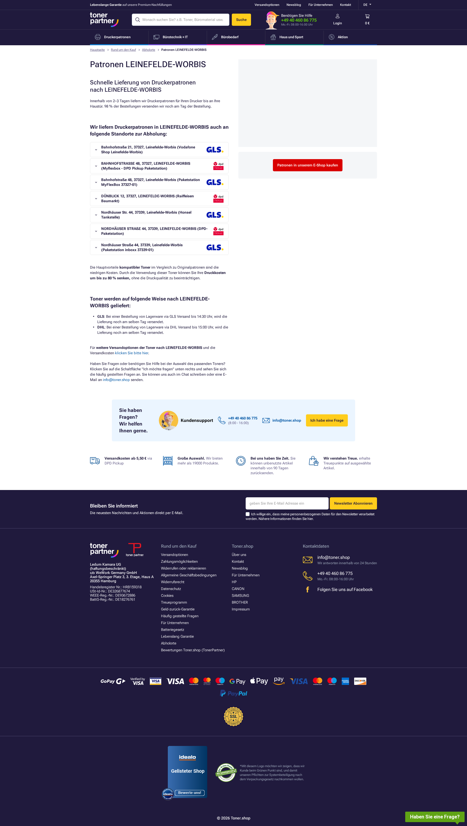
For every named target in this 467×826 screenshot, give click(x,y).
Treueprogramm (174, 602)
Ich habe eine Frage (326, 420)
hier (310, 519)
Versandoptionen (267, 5)
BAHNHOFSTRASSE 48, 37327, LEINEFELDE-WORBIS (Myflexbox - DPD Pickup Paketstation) (145, 166)
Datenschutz (171, 589)
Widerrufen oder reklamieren (183, 568)
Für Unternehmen (320, 5)
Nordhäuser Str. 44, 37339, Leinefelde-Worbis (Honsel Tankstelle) (146, 214)
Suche (241, 20)
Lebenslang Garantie (177, 636)
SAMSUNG (240, 595)
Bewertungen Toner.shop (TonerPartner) (193, 650)
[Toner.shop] (104, 19)
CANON (238, 589)
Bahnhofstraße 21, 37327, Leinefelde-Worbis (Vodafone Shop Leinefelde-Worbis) (148, 149)
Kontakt (345, 5)
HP (234, 582)
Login (337, 23)
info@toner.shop (116, 380)
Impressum (241, 609)
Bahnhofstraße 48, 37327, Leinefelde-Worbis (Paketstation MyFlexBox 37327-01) (150, 182)
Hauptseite (97, 50)
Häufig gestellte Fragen (179, 616)
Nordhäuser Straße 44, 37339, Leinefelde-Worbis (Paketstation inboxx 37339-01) (142, 247)
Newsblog (294, 5)
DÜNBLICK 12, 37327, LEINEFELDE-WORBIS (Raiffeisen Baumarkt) (147, 198)
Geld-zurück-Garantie (178, 609)
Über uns (239, 555)
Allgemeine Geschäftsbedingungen (188, 575)
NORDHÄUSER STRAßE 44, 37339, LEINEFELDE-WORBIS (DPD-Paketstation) (154, 231)
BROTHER (240, 602)
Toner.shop (242, 546)
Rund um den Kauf (123, 50)
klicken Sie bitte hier (131, 353)
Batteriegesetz (172, 629)
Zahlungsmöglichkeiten (179, 561)
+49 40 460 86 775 (299, 20)
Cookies (167, 595)
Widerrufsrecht (172, 582)
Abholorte (148, 50)
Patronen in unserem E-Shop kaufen (307, 165)
